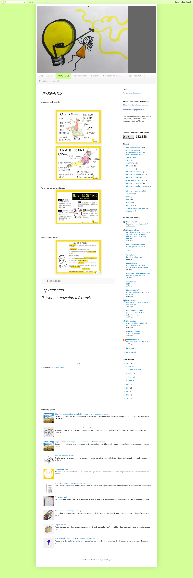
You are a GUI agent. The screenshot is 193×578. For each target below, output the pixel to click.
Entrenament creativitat (134, 177)
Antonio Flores (131, 263)
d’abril (130, 373)
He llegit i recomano (133, 76)
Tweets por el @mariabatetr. (132, 93)
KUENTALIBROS (131, 300)
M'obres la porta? (132, 290)
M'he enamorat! (61, 497)
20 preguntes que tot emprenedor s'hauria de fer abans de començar (80, 442)
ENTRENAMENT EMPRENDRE (135, 180)
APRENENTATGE (131, 157)
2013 (128, 392)
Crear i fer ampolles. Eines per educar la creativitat (73, 483)
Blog (41, 76)
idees (127, 197)
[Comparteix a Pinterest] (59, 281)
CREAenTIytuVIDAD (133, 340)
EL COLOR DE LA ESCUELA (135, 331)
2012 (128, 395)
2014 (128, 388)
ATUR (127, 160)
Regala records (60, 525)
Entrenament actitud (133, 172)
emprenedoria (130, 169)
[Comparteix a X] (53, 281)
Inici (78, 363)
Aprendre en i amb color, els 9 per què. (69, 511)
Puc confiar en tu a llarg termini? (137, 224)
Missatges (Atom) (58, 368)
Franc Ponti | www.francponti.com (138, 273)
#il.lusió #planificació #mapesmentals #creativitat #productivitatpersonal (135, 152)
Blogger (109, 560)
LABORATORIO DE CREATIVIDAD (137, 342)
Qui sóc (50, 76)
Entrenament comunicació (134, 175)
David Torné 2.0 (131, 222)
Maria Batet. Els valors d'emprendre (135, 105)
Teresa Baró (130, 255)
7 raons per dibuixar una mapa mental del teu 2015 (73, 428)
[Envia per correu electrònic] (48, 281)
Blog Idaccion (131, 321)
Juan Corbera (131, 282)
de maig (131, 366)
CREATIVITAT (129, 163)
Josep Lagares (131, 348)
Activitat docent (80, 76)
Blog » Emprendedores (134, 311)
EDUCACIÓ (129, 166)
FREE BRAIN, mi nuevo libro (135, 276)
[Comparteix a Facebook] (56, 281)
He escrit (95, 76)
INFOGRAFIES (63, 76)
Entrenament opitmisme (134, 183)
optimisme (129, 203)
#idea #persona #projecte (134, 148)
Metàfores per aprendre (50, 81)
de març (131, 377)
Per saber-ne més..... (112, 76)
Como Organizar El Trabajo (135, 245)
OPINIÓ (128, 200)
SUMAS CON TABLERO (133, 333)
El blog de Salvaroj (132, 230)
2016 (128, 363)
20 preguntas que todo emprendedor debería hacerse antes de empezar (81, 414)
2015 (128, 385)
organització (129, 205)
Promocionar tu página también (134, 110)
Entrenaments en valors (134, 191)
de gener (131, 380)
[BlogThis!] (51, 281)
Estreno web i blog (134, 369)
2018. (128, 284)
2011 (128, 398)
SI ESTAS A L (129, 211)
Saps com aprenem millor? (64, 456)
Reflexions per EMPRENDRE (135, 208)
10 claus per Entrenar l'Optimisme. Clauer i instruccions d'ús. (77, 539)
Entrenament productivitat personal (138, 186)
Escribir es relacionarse (134, 257)
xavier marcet (131, 352)
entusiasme (129, 194)
